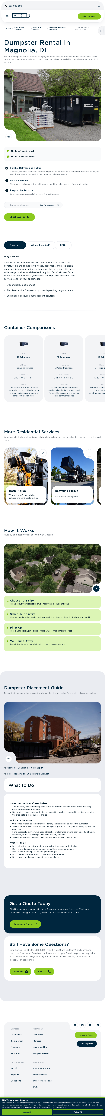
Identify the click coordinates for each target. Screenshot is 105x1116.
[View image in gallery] (8, 137)
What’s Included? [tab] (40, 245)
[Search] (99, 6)
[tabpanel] (52, 276)
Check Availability (19, 217)
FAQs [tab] (63, 245)
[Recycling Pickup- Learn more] (72, 476)
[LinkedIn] (75, 1025)
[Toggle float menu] (100, 30)
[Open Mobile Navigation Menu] (7, 16)
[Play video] (96, 588)
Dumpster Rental (37, 28)
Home (8, 28)
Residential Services (19, 28)
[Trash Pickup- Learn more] (26, 476)
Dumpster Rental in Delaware (57, 28)
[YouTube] (98, 1025)
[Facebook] (90, 1025)
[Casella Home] (21, 16)
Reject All (78, 1112)
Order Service (88, 16)
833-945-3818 (15, 6)
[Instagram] (82, 1025)
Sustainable (13, 296)
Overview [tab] (15, 245)
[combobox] (21, 205)
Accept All (27, 1112)
